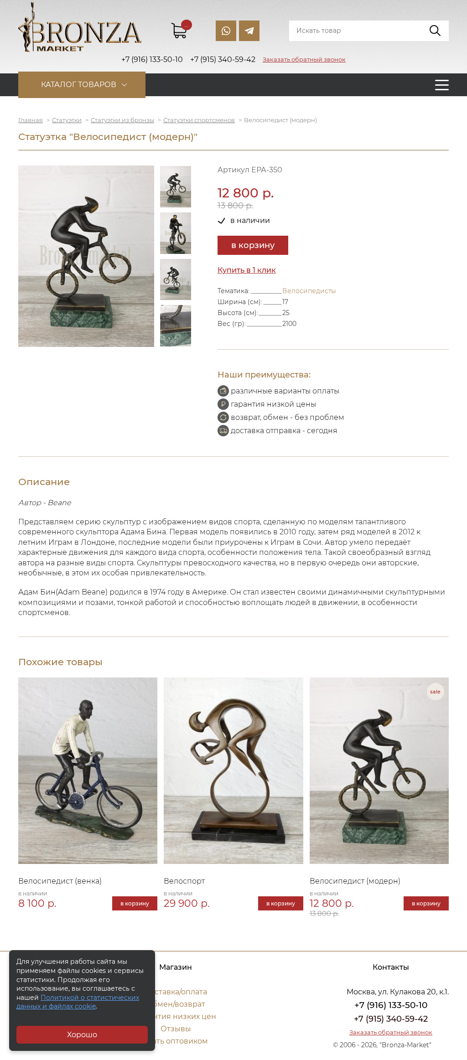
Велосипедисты (309, 291)
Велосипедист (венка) (60, 881)
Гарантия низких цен (175, 1016)
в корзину (253, 245)
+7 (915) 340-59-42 (391, 1019)
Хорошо (82, 1034)
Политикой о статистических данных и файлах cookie (77, 1002)
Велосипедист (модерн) (355, 881)
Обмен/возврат (175, 1004)
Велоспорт (184, 881)
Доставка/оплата (175, 992)
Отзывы (176, 1028)
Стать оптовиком (176, 1041)
